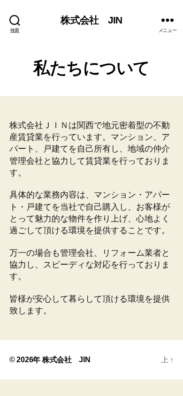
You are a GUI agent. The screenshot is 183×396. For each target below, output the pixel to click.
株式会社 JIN (91, 20)
